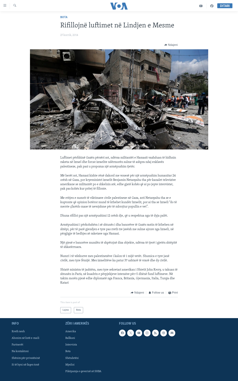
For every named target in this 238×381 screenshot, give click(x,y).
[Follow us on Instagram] (147, 333)
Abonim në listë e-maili (25, 338)
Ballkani (70, 338)
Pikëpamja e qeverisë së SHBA (83, 371)
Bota (63, 17)
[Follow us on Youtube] (139, 333)
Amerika (70, 331)
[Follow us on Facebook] (122, 333)
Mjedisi (70, 364)
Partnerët (17, 344)
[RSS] (155, 333)
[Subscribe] (171, 333)
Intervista (71, 344)
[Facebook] (211, 6)
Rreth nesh (18, 331)
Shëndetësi (72, 358)
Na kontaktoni (20, 351)
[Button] (171, 45)
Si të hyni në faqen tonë (25, 364)
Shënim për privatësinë (26, 358)
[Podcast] (163, 333)
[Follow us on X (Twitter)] (130, 333)
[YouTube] (200, 6)
